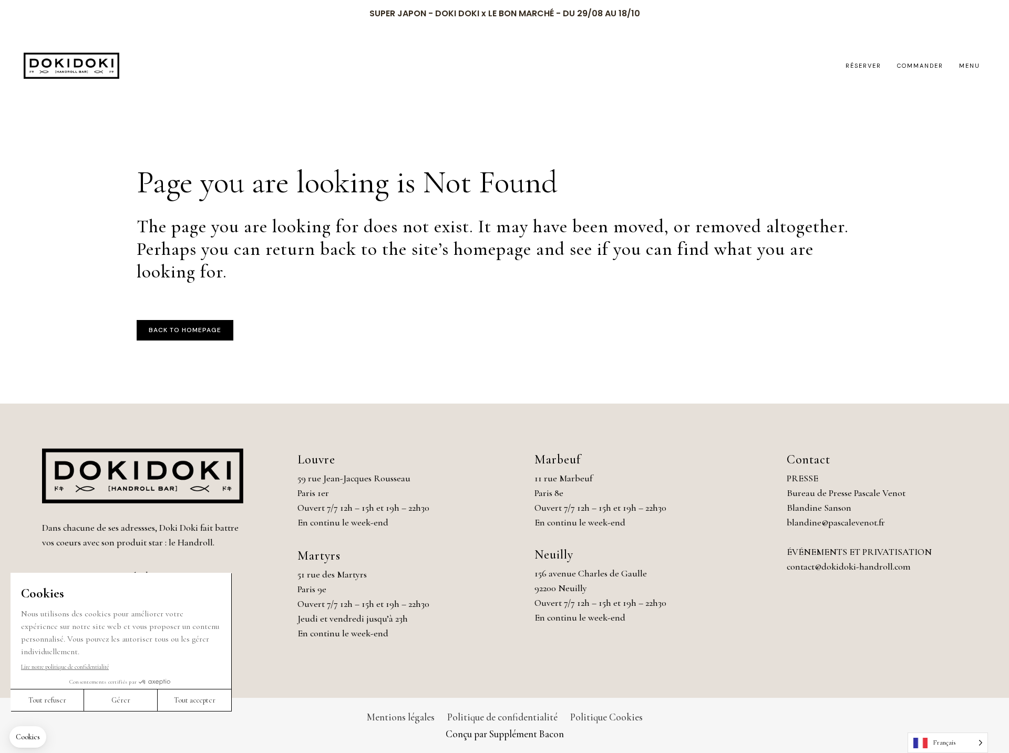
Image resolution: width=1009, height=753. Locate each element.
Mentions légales (401, 717)
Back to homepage (185, 330)
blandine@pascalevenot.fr (836, 522)
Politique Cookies (606, 717)
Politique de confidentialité (502, 717)
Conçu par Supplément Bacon (505, 734)
